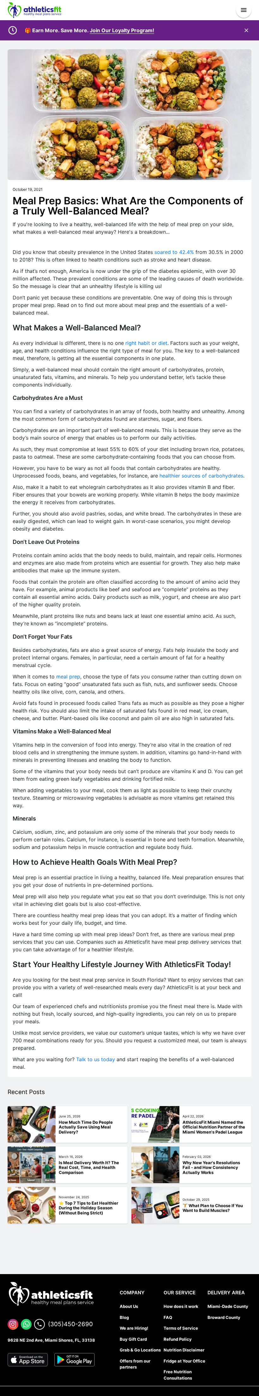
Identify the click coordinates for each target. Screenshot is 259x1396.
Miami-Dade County (228, 1306)
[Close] (246, 30)
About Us (129, 1306)
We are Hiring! (134, 1328)
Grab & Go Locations (140, 1349)
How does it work (181, 1306)
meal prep (68, 676)
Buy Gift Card (133, 1339)
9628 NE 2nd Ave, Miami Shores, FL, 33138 (51, 1340)
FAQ (168, 1317)
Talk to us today (95, 1059)
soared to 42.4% (174, 252)
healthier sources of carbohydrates (201, 475)
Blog (124, 1317)
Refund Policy (178, 1339)
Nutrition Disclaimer (184, 1349)
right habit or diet (146, 343)
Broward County (224, 1317)
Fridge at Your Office (184, 1360)
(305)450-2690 (70, 1324)
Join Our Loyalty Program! (122, 30)
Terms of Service (181, 1328)
